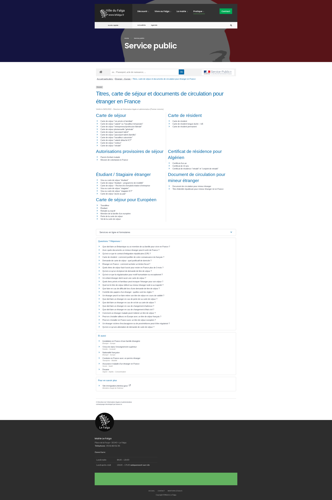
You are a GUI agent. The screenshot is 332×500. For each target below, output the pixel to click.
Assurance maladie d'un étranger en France (120, 364)
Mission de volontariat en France (114, 160)
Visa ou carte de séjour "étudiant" (114, 180)
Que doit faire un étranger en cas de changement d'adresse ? (128, 306)
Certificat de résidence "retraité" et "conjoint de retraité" (195, 169)
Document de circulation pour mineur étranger (191, 186)
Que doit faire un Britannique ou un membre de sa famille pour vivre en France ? (136, 246)
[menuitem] (144, 10)
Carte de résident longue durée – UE (187, 124)
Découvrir (142, 11)
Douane (105, 369)
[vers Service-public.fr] (218, 72)
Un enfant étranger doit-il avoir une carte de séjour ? (124, 278)
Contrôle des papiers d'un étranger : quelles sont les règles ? (127, 292)
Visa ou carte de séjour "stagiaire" (115, 188)
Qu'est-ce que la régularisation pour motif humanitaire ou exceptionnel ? (132, 274)
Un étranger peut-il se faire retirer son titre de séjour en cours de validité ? (133, 295)
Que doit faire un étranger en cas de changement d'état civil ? (128, 309)
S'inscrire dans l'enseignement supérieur (119, 347)
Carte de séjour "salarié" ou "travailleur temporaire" (122, 124)
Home (127, 38)
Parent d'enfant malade (110, 157)
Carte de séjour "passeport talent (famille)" (118, 135)
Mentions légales (175, 491)
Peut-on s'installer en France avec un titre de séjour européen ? (129, 320)
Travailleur (105, 205)
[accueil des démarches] (101, 71)
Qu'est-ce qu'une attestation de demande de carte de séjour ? (128, 327)
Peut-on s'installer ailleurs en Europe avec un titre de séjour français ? (131, 316)
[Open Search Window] (231, 25)
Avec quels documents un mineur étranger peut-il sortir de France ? (130, 250)
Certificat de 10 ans (180, 166)
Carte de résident (179, 121)
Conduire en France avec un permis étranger (121, 358)
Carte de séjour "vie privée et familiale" (117, 121)
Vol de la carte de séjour (111, 219)
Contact (226, 11)
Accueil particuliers (105, 79)
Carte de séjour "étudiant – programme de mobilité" (122, 183)
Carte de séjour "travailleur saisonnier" (117, 137)
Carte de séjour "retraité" (111, 145)
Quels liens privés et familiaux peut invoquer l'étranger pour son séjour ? (132, 281)
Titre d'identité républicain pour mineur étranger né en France (197, 189)
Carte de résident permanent (184, 126)
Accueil (151, 491)
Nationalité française (111, 352)
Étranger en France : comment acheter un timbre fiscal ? (126, 264)
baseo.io (119, 404)
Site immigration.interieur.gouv (115, 386)
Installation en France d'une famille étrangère (121, 341)
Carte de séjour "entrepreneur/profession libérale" (121, 126)
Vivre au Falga (162, 11)
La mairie (181, 11)
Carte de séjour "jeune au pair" (113, 194)
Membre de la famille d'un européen (116, 213)
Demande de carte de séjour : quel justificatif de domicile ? (126, 260)
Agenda (154, 25)
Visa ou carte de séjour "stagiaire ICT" (117, 191)
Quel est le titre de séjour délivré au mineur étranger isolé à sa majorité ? (133, 285)
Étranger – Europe (123, 79)
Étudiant (104, 208)
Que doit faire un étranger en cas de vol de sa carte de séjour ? (128, 302)
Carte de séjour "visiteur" (111, 143)
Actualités (141, 25)
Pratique (197, 11)
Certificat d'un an (179, 163)
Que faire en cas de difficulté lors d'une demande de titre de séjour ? (131, 288)
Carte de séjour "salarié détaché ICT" (116, 140)
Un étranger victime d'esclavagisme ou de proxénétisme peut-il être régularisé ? (136, 323)
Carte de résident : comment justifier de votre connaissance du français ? (133, 257)
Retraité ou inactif (108, 211)
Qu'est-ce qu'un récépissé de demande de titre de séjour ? (127, 271)
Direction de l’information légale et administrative (115, 402)
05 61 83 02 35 (113, 446)
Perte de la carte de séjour (112, 216)
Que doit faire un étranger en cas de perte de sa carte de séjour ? (129, 299)
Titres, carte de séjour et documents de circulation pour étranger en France (164, 79)
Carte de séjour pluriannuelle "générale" (117, 129)
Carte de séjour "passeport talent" (115, 132)
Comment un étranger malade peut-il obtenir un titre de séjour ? (129, 313)
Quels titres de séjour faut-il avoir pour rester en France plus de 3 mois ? (132, 267)
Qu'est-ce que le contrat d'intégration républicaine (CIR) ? (126, 253)
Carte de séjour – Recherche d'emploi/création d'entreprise (125, 185)
